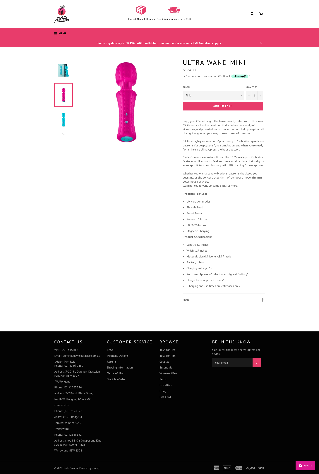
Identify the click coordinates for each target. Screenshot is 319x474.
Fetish (163, 379)
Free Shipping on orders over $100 (174, 19)
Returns (111, 361)
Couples (164, 361)
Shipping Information (120, 367)
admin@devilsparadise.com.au (81, 355)
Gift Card (165, 397)
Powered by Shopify (89, 468)
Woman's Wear (168, 373)
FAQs (110, 350)
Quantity (251, 87)
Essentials (166, 367)
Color (186, 87)
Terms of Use (115, 373)
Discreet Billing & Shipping (141, 19)
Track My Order (116, 379)
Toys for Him (168, 355)
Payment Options (117, 355)
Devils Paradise (70, 468)
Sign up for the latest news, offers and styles (236, 352)
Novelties (166, 385)
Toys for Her (167, 350)
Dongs (163, 391)
